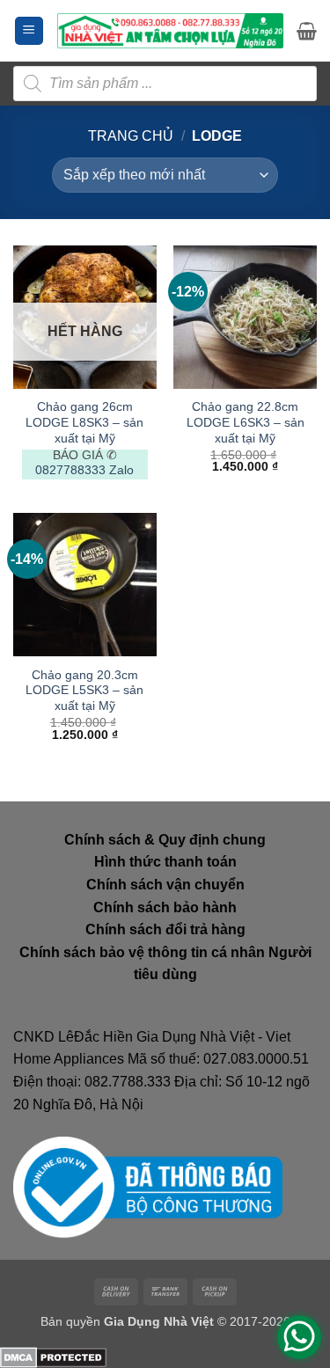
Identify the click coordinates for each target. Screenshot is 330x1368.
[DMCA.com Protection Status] (53, 1356)
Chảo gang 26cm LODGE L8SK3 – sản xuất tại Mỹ (84, 422)
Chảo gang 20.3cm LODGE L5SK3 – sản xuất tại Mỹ (84, 691)
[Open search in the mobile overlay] (165, 83)
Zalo (121, 470)
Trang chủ (130, 135)
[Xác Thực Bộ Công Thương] (147, 1186)
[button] (29, 31)
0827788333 (70, 470)
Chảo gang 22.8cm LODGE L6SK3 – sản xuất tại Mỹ (245, 422)
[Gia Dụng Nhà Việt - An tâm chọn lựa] (170, 30)
